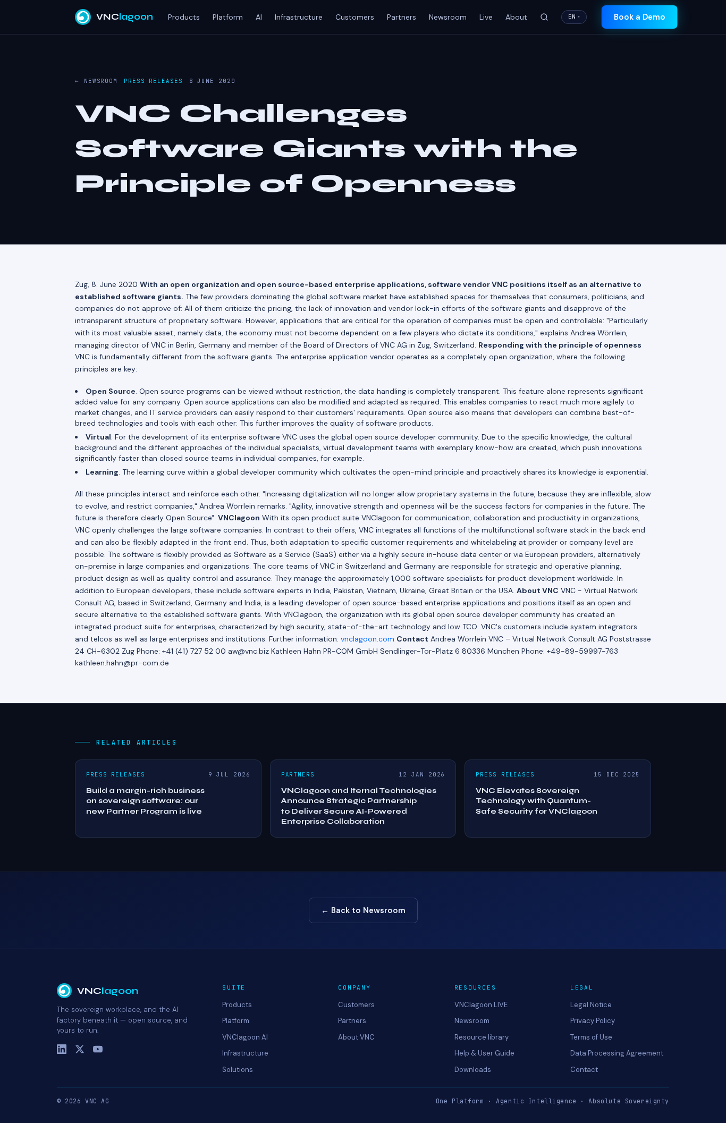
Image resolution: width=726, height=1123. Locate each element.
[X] (80, 1049)
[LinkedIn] (61, 1049)
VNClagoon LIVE (481, 1004)
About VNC (356, 1037)
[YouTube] (98, 1049)
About (516, 17)
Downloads (472, 1069)
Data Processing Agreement (616, 1053)
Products (184, 17)
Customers (354, 17)
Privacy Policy (592, 1020)
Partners (401, 17)
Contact (584, 1069)
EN (574, 16)
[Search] (544, 17)
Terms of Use (591, 1037)
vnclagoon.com (367, 639)
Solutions (237, 1069)
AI (259, 17)
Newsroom (448, 17)
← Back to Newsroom (363, 910)
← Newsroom (96, 81)
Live (486, 17)
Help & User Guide (484, 1053)
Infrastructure (299, 17)
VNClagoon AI (245, 1037)
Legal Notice (591, 1004)
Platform (228, 17)
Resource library (481, 1037)
